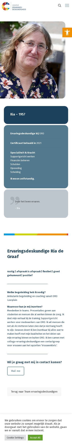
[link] (67, 32)
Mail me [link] (15, 371)
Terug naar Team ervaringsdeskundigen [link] (34, 391)
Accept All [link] (35, 437)
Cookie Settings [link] (15, 437)
